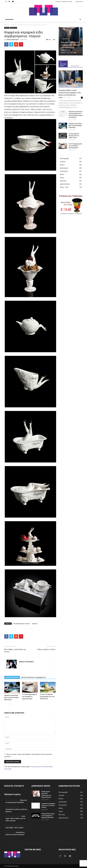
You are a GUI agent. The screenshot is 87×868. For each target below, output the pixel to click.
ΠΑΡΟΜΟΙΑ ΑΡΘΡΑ (12, 677)
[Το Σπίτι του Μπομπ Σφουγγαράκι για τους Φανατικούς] (48, 687)
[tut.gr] (43, 10)
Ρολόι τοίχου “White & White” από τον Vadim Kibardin (15, 818)
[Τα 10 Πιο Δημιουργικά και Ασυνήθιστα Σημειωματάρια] (30, 687)
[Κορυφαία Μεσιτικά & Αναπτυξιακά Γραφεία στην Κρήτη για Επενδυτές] (71, 79)
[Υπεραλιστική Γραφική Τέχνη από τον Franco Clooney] (35, 806)
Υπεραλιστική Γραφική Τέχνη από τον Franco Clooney (48, 805)
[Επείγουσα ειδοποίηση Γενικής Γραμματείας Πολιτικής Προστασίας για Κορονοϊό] (63, 114)
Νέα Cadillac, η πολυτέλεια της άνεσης (15, 650)
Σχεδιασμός (13, 28)
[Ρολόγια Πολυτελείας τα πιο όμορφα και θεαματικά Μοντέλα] (35, 815)
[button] (80, 20)
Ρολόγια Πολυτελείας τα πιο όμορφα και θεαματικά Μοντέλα (48, 815)
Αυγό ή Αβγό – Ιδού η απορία (14, 828)
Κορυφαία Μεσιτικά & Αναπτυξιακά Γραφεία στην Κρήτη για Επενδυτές (70, 92)
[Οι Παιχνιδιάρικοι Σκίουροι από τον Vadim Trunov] (63, 136)
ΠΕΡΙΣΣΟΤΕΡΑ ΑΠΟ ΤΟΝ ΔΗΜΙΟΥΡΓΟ (33, 677)
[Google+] (9, 1)
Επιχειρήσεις (66, 39)
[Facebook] (5, 1)
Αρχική (6, 25)
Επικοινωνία (79, 1)
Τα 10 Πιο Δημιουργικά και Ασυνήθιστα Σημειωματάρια (29, 696)
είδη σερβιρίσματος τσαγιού (21, 623)
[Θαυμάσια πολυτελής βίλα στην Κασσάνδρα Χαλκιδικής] (12, 688)
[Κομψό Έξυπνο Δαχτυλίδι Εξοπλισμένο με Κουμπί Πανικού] (35, 794)
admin (63, 52)
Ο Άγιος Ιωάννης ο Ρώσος (46, 649)
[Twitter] (12, 1)
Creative (13, 25)
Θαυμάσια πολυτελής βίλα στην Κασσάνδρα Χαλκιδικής (11, 697)
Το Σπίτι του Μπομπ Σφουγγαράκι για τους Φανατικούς (47, 696)
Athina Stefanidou (13, 39)
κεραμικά (34, 623)
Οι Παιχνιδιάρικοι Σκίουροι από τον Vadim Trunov (74, 135)
